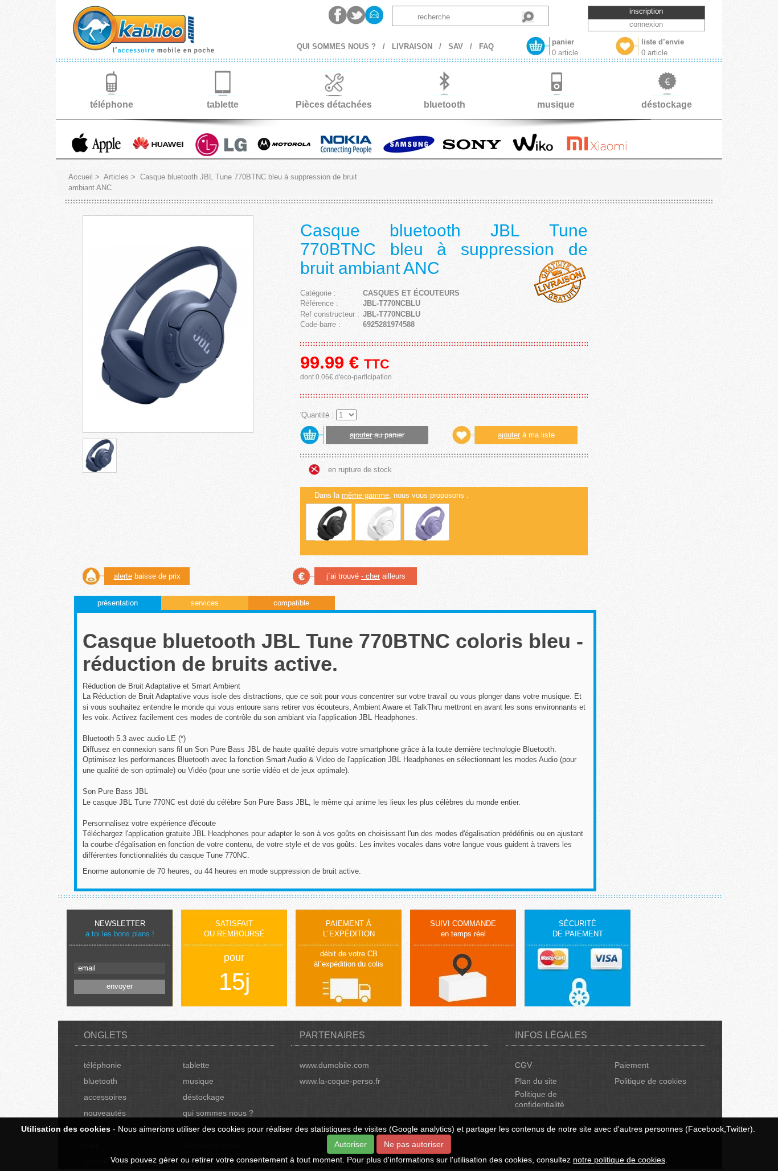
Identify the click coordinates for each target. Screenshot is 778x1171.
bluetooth (100, 1081)
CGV (523, 1065)
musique (198, 1081)
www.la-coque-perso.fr (340, 1081)
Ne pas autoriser (414, 1144)
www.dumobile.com (334, 1065)
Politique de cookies (650, 1081)
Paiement (632, 1065)
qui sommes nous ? (218, 1112)
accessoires (105, 1097)
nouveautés (105, 1112)
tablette (196, 1065)
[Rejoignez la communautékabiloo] (338, 15)
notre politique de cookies (619, 1159)
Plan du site (536, 1081)
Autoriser (350, 1144)
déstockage (203, 1097)
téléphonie (102, 1065)
